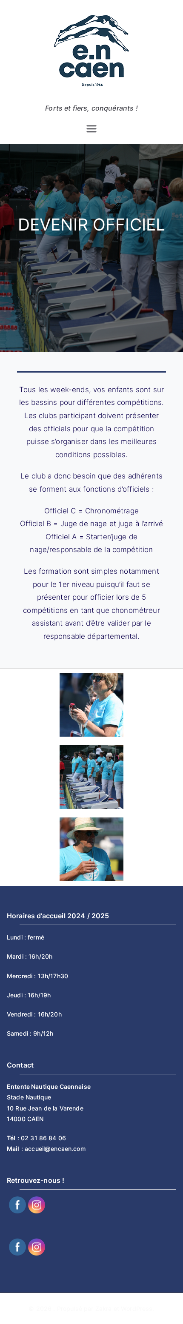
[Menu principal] (91, 129)
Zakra (103, 1308)
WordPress (136, 1308)
